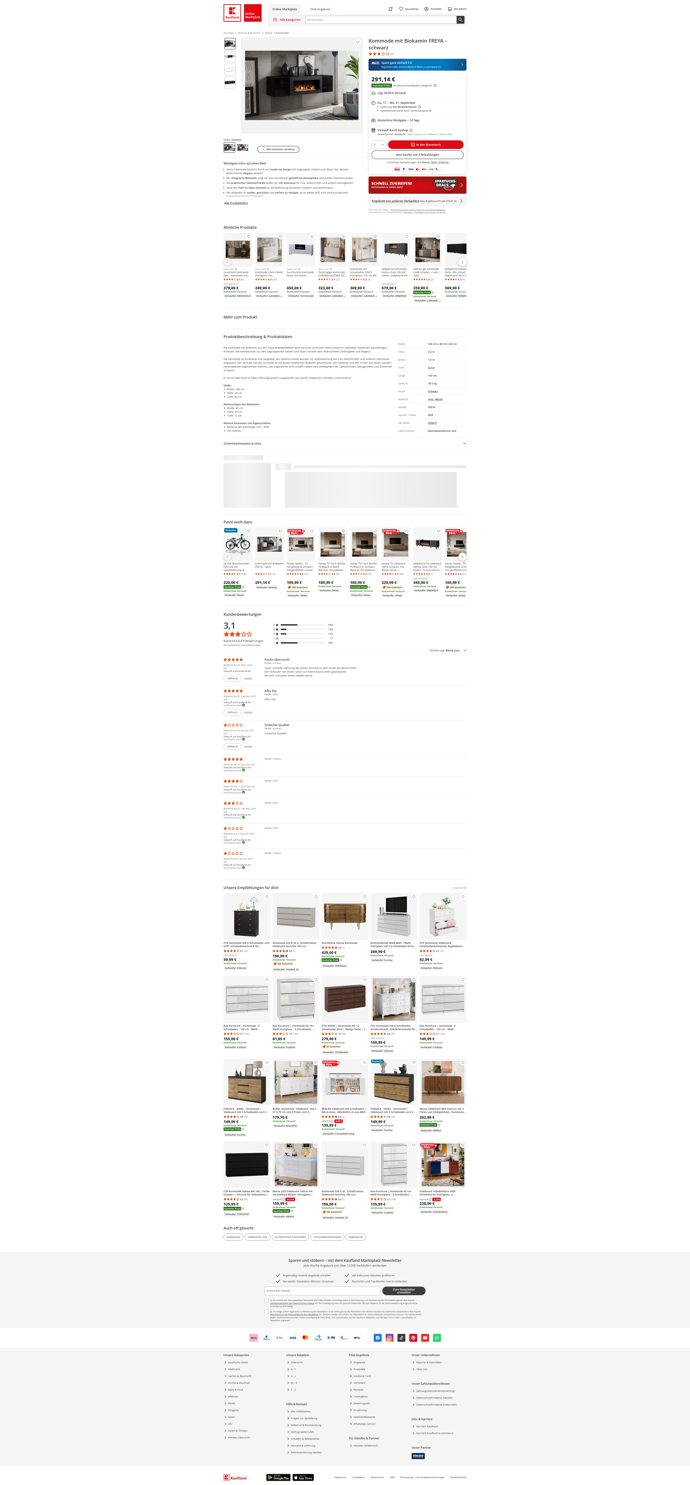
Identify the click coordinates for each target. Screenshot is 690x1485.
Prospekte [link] (359, 1369)
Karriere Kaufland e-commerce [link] (434, 1433)
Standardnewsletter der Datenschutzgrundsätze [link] (292, 1303)
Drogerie (233, 1410)
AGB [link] (392, 1477)
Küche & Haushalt (239, 1383)
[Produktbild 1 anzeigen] (230, 43)
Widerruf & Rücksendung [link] (306, 1425)
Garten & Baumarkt (239, 1376)
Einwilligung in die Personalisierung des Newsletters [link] (294, 1314)
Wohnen (233, 1396)
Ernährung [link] (360, 1410)
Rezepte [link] (358, 1389)
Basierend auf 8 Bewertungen (243, 640)
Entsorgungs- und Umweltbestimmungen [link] (422, 1477)
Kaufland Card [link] (362, 1376)
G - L (293, 1376)
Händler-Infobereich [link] (366, 1445)
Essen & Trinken (238, 1430)
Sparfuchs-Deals (238, 1362)
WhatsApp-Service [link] (365, 1424)
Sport (231, 1417)
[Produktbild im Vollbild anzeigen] (302, 85)
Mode (231, 1403)
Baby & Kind (235, 1389)
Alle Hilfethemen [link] (301, 1411)
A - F (293, 1369)
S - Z (293, 1389)
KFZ (230, 1424)
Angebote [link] (359, 1362)
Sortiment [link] (359, 1383)
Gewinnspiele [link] (362, 1403)
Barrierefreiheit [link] (458, 1477)
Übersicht (297, 1362)
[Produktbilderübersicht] (230, 85)
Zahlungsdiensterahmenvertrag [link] (435, 1391)
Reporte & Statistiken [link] (429, 1362)
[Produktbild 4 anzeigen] (230, 82)
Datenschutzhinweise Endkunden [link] (436, 1404)
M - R (294, 1383)
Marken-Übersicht (239, 1437)
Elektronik (234, 1369)
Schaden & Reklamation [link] (305, 1438)
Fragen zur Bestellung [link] (304, 1418)
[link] (320, 9)
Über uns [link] (421, 1369)
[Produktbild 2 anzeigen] (230, 56)
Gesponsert (229, 269)
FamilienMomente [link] (364, 1417)
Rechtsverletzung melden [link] (306, 1452)
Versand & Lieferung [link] (303, 1445)
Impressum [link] (340, 1477)
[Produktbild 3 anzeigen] (230, 69)
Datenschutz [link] (377, 1477)
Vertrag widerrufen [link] (302, 1432)
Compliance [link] (358, 1477)
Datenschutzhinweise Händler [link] (434, 1397)
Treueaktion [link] (361, 1396)
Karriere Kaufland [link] (427, 1426)
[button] (417, 86)
